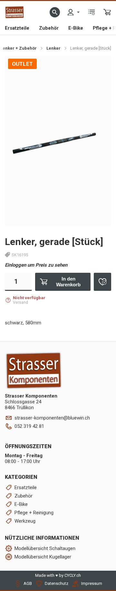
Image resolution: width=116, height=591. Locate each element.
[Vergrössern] (99, 67)
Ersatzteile (17, 28)
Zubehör (49, 28)
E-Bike (75, 28)
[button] (55, 12)
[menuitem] (73, 12)
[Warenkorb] (107, 12)
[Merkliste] (91, 12)
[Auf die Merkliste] (102, 282)
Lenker (53, 48)
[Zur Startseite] (14, 12)
